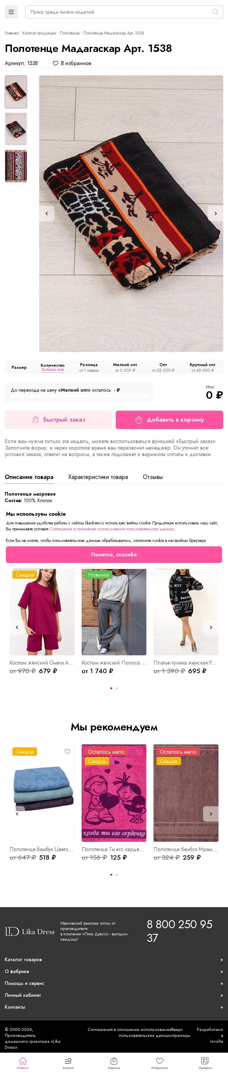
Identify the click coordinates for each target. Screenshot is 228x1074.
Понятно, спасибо (114, 555)
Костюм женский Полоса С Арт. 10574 (114, 662)
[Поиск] (215, 11)
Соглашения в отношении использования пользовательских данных (129, 1032)
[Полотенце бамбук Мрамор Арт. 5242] (185, 793)
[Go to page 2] (117, 688)
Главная (22, 1068)
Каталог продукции (39, 33)
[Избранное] (67, 751)
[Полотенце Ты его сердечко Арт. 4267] (114, 793)
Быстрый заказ (64, 419)
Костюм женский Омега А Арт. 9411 (42, 662)
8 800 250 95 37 (179, 931)
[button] (11, 11)
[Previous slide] (47, 213)
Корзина (114, 1068)
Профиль (205, 1068)
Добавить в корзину (175, 419)
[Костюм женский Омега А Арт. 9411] (42, 606)
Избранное (159, 1068)
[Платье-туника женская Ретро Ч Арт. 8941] (185, 606)
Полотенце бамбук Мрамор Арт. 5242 (185, 849)
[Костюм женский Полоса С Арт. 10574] (114, 606)
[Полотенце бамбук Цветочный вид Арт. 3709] (42, 793)
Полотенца (70, 33)
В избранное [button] (76, 63)
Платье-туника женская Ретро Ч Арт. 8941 (185, 662)
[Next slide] (215, 213)
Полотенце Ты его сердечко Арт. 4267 (114, 849)
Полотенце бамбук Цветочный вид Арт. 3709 (42, 849)
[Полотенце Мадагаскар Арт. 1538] (131, 213)
